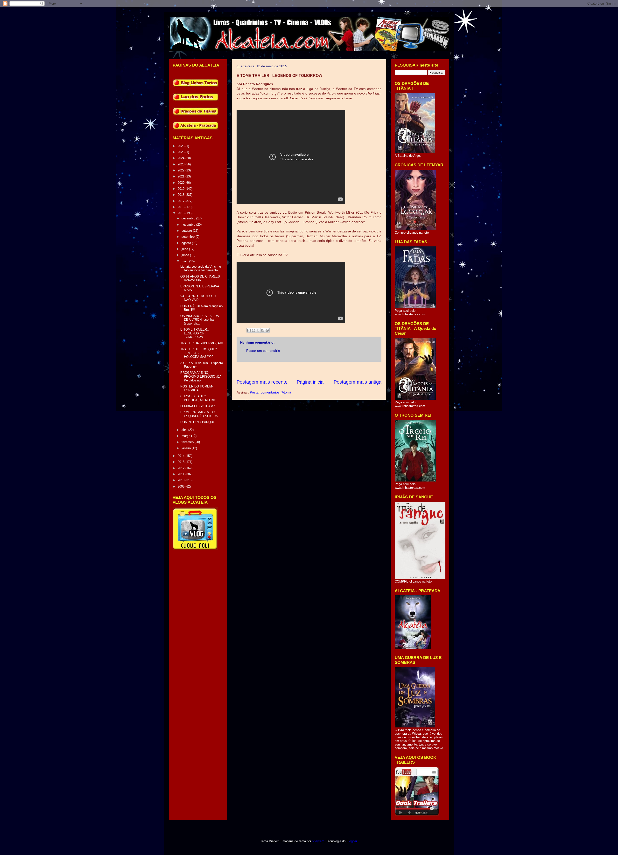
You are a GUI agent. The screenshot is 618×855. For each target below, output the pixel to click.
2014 (181, 456)
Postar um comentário (263, 351)
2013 (181, 462)
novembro (189, 224)
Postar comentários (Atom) (270, 392)
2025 (181, 152)
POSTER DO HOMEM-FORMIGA (196, 388)
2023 (181, 164)
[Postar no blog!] (253, 330)
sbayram (318, 841)
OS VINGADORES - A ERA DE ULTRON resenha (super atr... (199, 319)
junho (186, 255)
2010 (181, 480)
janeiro (187, 448)
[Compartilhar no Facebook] (262, 330)
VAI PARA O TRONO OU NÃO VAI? (198, 298)
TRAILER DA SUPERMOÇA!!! (201, 343)
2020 (181, 182)
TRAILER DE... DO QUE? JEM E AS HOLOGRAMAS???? (198, 353)
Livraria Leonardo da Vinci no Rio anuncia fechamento (200, 268)
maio (185, 261)
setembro (189, 236)
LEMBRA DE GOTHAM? (197, 406)
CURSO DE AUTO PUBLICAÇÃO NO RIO (198, 398)
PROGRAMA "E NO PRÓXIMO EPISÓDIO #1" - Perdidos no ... (201, 376)
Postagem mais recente (262, 382)
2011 (181, 474)
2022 (181, 170)
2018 (181, 195)
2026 (181, 146)
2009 (181, 486)
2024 (181, 158)
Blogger (351, 841)
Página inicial (310, 382)
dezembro (189, 218)
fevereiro (188, 442)
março (186, 436)
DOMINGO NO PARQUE (197, 422)
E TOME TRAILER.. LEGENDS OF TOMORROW (194, 333)
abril (185, 430)
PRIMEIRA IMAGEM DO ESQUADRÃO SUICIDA (199, 414)
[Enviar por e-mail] (248, 330)
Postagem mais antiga (357, 382)
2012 (181, 468)
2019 (181, 188)
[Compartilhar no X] (258, 330)
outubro (187, 230)
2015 (181, 213)
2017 (181, 201)
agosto (187, 243)
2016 (181, 207)
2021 (181, 176)
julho (185, 249)
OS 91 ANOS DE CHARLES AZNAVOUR (200, 278)
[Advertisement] (324, 370)
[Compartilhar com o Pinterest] (267, 330)
